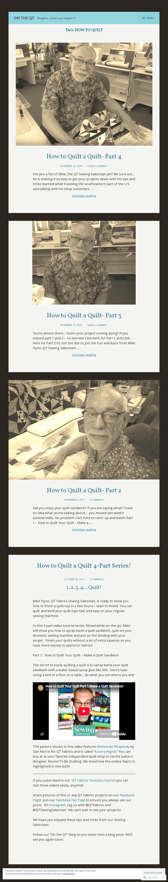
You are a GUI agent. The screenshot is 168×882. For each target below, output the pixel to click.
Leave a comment (97, 166)
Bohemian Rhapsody (113, 746)
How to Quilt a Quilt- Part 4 (84, 156)
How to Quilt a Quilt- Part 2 (84, 490)
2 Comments (96, 499)
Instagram (57, 805)
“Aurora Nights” (105, 751)
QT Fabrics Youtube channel (94, 780)
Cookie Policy (68, 873)
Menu (150, 18)
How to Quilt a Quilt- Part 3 (84, 315)
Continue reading (64, 196)
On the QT (24, 18)
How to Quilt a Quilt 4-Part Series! (84, 566)
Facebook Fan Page (70, 800)
